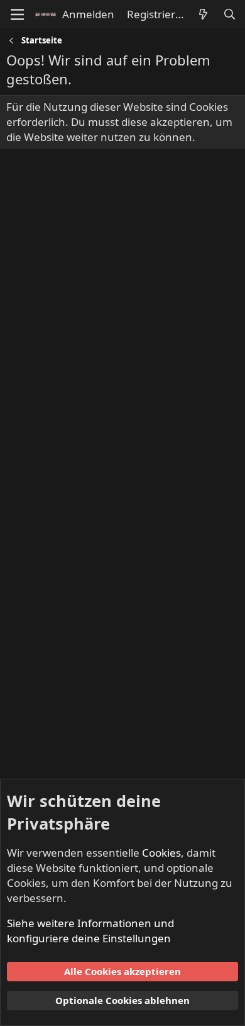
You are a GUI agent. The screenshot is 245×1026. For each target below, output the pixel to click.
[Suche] (229, 14)
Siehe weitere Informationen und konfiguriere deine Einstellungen (90, 930)
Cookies (161, 852)
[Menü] (17, 14)
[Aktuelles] (203, 14)
